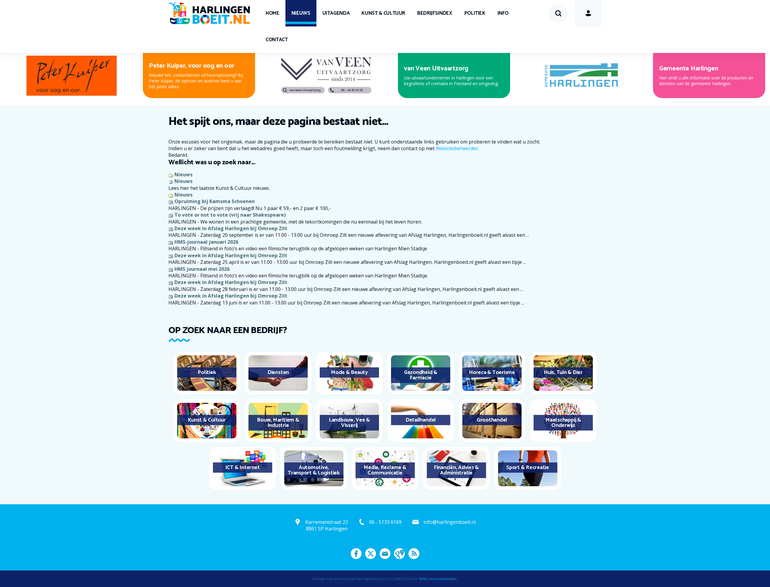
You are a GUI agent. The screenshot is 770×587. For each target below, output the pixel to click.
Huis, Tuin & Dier (563, 372)
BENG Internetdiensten (438, 578)
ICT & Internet (242, 467)
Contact (277, 40)
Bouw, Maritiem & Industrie (278, 423)
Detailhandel (420, 420)
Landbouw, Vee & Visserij (349, 423)
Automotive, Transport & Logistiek (314, 470)
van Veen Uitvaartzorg (436, 68)
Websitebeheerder (457, 148)
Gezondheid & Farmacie (420, 375)
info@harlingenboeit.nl (450, 522)
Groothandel (492, 420)
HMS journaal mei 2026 (201, 269)
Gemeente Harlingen (688, 68)
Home (272, 13)
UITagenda (336, 13)
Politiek (474, 13)
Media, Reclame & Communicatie (385, 470)
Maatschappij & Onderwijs (563, 423)
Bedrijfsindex (434, 13)
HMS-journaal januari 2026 (206, 242)
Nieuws (300, 13)
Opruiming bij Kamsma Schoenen (214, 201)
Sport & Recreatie (527, 467)
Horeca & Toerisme (492, 372)
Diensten (278, 372)
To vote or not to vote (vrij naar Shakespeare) (230, 215)
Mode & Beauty (349, 372)
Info (503, 13)
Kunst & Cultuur (383, 13)
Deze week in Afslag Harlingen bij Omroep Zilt (230, 228)
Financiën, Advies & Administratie (456, 470)
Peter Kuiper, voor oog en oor (191, 65)
